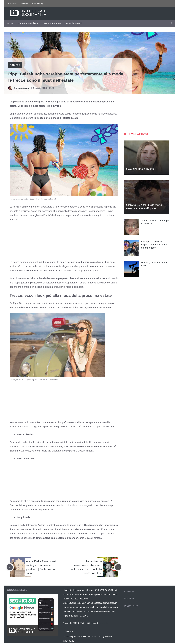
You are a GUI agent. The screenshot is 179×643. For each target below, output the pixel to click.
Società (15, 65)
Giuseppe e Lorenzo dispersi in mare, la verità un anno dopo (154, 244)
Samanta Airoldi (21, 88)
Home (10, 23)
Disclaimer (24, 3)
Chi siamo (12, 3)
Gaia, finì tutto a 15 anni (140, 169)
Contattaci (104, 623)
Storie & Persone (52, 23)
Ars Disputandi (74, 23)
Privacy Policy (37, 3)
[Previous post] (10, 567)
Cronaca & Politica (28, 23)
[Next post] (118, 567)
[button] (171, 23)
